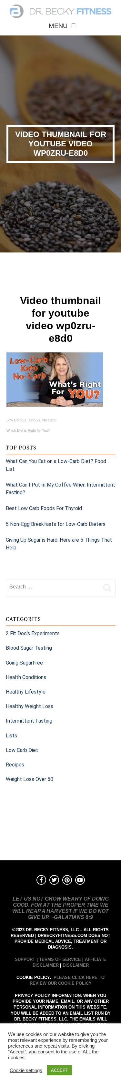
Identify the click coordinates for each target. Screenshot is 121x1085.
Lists (11, 736)
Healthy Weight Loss (29, 706)
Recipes (15, 765)
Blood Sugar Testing (29, 648)
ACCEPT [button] (59, 1070)
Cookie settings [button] (26, 1070)
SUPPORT (25, 959)
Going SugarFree (24, 663)
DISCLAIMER (76, 965)
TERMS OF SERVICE (60, 959)
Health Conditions (26, 677)
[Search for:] (52, 587)
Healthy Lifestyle (25, 692)
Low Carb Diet (22, 750)
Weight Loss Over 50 (29, 779)
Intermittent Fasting (29, 721)
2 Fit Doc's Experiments (33, 633)
